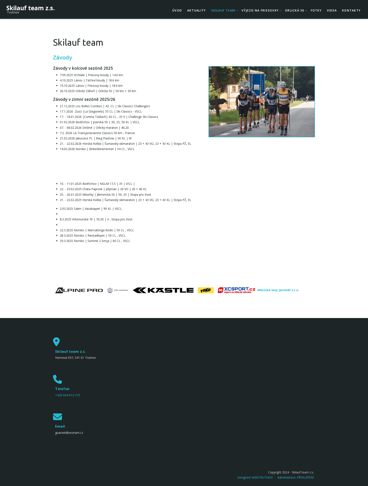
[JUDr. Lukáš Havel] (118, 290)
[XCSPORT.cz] (236, 290)
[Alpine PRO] (79, 290)
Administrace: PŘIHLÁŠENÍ (295, 477)
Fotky (316, 10)
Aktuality (196, 10)
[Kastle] (163, 290)
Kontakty (351, 10)
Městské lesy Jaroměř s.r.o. (278, 290)
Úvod (177, 10)
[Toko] (206, 290)
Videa (332, 10)
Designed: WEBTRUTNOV (255, 477)
